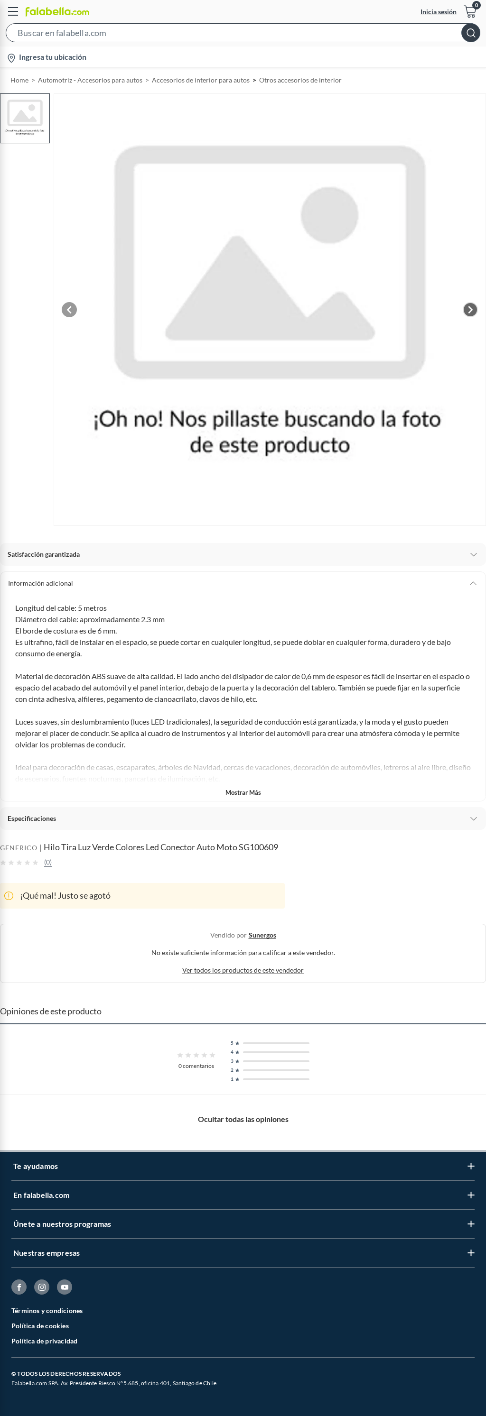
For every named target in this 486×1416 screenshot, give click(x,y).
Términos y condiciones (47, 1310)
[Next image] (470, 309)
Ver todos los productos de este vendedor (243, 970)
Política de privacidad (44, 1341)
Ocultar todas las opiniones (243, 1118)
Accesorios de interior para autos (201, 80)
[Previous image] (69, 309)
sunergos (262, 935)
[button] (243, 34)
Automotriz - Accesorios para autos (90, 80)
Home (19, 80)
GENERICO (18, 848)
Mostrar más (243, 792)
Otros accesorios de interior (300, 80)
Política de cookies (40, 1326)
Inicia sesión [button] (439, 12)
